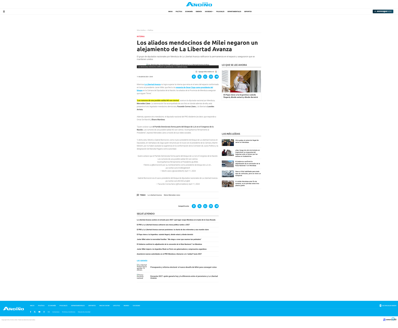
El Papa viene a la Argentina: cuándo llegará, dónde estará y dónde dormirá (165, 234)
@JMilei (194, 162)
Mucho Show (104, 306)
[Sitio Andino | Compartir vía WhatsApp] (205, 77)
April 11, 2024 (190, 171)
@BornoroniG (156, 165)
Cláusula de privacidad (84, 312)
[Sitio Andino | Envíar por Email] (211, 77)
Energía (199, 11)
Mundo (126, 306)
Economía (189, 11)
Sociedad (208, 11)
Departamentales (234, 11)
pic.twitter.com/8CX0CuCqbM (178, 181)
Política (179, 11)
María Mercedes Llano (172, 195)
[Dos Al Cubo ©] (389, 320)
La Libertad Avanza (152, 84)
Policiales (220, 11)
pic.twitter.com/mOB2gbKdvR (178, 168)
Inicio (170, 11)
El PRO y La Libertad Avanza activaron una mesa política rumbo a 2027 (163, 225)
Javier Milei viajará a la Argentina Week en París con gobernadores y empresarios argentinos (172, 249)
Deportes (248, 11)
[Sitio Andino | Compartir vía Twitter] (199, 77)
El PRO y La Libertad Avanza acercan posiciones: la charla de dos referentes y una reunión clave (173, 229)
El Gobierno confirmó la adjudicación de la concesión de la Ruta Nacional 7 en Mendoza (169, 244)
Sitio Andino (141, 30)
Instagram (44, 312)
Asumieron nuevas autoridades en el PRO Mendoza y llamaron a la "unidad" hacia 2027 (169, 254)
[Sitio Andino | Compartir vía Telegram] (217, 77)
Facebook (30, 312)
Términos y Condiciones (68, 312)
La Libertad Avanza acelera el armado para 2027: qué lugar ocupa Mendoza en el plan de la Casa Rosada (176, 220)
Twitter (35, 312)
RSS (49, 312)
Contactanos (55, 312)
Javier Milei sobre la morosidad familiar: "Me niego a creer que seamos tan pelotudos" (169, 239)
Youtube (39, 312)
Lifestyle (116, 306)
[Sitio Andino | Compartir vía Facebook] (194, 77)
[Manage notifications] (393, 318)
